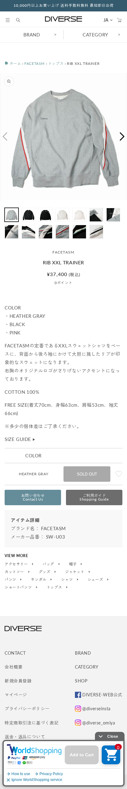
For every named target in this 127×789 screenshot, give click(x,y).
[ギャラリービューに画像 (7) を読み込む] (113, 215)
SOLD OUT (87, 474)
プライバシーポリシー (27, 708)
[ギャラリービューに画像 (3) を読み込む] (45, 215)
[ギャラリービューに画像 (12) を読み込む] (79, 232)
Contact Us (33, 497)
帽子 (73, 564)
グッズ (45, 572)
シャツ (67, 579)
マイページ (16, 694)
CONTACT (15, 653)
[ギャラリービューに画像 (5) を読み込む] (79, 215)
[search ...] (21, 20)
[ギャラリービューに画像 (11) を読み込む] (62, 232)
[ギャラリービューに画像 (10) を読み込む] (45, 232)
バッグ (49, 564)
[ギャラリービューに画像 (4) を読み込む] (62, 215)
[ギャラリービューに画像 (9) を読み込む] (28, 232)
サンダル (39, 579)
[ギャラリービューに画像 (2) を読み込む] (28, 215)
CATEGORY (95, 34)
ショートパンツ (19, 587)
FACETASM (34, 63)
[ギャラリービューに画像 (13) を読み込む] (96, 232)
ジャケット (75, 572)
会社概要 (14, 666)
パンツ (11, 579)
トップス (55, 63)
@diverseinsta (96, 708)
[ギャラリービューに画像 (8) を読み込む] (11, 232)
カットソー (15, 572)
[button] (7, 20)
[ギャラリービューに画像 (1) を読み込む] (11, 215)
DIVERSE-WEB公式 (102, 694)
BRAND (31, 34)
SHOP (81, 680)
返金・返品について (25, 736)
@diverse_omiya (98, 722)
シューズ (96, 579)
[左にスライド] (4, 136)
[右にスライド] (122, 136)
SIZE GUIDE (20, 439)
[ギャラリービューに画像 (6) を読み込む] (96, 215)
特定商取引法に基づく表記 (32, 722)
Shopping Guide (94, 497)
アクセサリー (17, 564)
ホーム (14, 63)
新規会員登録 (18, 680)
